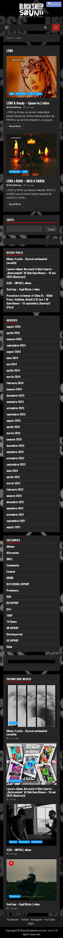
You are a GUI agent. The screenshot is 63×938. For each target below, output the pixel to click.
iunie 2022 (12, 471)
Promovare (12, 590)
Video (39, 94)
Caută (10, 220)
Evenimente (12, 565)
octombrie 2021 (15, 514)
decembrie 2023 (15, 395)
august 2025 (13, 327)
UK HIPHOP (12, 628)
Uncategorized (14, 634)
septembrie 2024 (16, 345)
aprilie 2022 (13, 477)
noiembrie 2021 (14, 508)
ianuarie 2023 (14, 439)
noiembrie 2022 (15, 452)
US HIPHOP (12, 640)
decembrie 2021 (15, 502)
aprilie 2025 (13, 333)
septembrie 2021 (15, 521)
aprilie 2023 (13, 427)
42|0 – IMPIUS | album (18, 283)
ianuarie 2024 (14, 389)
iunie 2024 (12, 358)
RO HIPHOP (21, 94)
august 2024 (13, 352)
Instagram (36, 919)
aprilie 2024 (13, 370)
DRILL (9, 559)
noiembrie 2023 (15, 402)
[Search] (45, 27)
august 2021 (13, 527)
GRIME (10, 578)
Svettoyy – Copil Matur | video (23, 289)
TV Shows (11, 622)
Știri (8, 609)
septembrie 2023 (16, 414)
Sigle (31, 923)
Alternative (12, 553)
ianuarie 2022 (14, 496)
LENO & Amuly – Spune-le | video (31, 77)
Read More (15, 126)
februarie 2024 (15, 383)
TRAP (31, 94)
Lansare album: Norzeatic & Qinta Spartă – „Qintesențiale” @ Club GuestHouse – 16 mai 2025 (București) (31, 273)
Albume (10, 546)
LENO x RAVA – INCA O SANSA (31, 155)
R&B (11, 94)
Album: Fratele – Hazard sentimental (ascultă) (31, 706)
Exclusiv (10, 571)
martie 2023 (13, 433)
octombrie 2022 (15, 458)
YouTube (49, 919)
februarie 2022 (14, 489)
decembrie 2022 (15, 446)
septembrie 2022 (16, 464)
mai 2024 (11, 364)
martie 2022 (13, 483)
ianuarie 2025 (14, 339)
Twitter (24, 919)
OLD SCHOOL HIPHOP (17, 584)
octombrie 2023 (15, 408)
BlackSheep (15, 107)
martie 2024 (13, 377)
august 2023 (13, 420)
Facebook (13, 919)
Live (56, 27)
